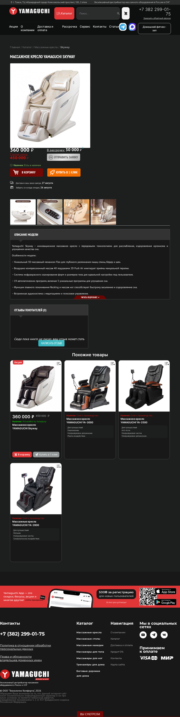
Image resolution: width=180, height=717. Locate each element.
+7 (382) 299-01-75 (22, 634)
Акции (13, 26)
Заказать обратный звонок (157, 18)
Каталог (115, 638)
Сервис (85, 26)
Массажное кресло (24, 424)
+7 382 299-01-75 (155, 11)
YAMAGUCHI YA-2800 (25, 525)
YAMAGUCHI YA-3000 (79, 422)
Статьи (114, 26)
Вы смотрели (90, 714)
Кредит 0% (117, 651)
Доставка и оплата (45, 28)
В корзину (24, 454)
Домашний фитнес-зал (154, 28)
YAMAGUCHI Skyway (24, 428)
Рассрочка (69, 26)
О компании (27, 28)
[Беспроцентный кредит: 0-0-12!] (83, 148)
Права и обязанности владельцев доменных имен (21, 658)
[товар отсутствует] (126, 13)
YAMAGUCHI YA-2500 (134, 422)
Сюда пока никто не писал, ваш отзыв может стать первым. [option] (49, 340)
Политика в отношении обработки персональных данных (25, 647)
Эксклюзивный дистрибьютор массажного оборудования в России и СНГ (132, 2)
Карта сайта (118, 664)
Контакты (99, 26)
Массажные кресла (24, 521)
